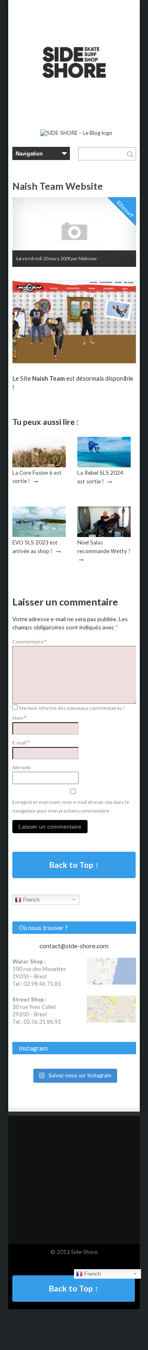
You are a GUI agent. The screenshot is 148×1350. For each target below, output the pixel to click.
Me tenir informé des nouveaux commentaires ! (72, 708)
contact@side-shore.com (74, 945)
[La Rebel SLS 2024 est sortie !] (104, 465)
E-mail (20, 743)
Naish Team (48, 378)
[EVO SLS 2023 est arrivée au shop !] (39, 535)
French (30, 900)
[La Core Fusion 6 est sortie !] (39, 465)
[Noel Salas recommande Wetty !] (104, 535)
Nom (19, 718)
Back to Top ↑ (74, 864)
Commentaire (29, 641)
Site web (21, 767)
